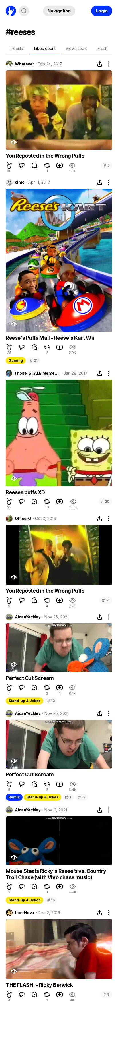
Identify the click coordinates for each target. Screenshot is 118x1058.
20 (105, 501)
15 (50, 900)
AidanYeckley (27, 617)
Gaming (16, 360)
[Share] (99, 64)
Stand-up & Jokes (24, 701)
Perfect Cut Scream (30, 678)
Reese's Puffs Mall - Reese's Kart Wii (50, 338)
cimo (20, 182)
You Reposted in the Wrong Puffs (45, 156)
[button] (9, 165)
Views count (76, 48)
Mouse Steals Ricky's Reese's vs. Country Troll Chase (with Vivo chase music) (56, 874)
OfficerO (23, 519)
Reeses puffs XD (25, 492)
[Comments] (34, 165)
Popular (17, 48)
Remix (14, 797)
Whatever (24, 64)
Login (102, 10)
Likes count (45, 48)
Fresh (102, 48)
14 (105, 600)
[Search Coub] (24, 11)
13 (50, 700)
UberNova (24, 913)
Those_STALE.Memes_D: (37, 373)
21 (33, 360)
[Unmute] (14, 142)
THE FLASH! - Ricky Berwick (39, 985)
